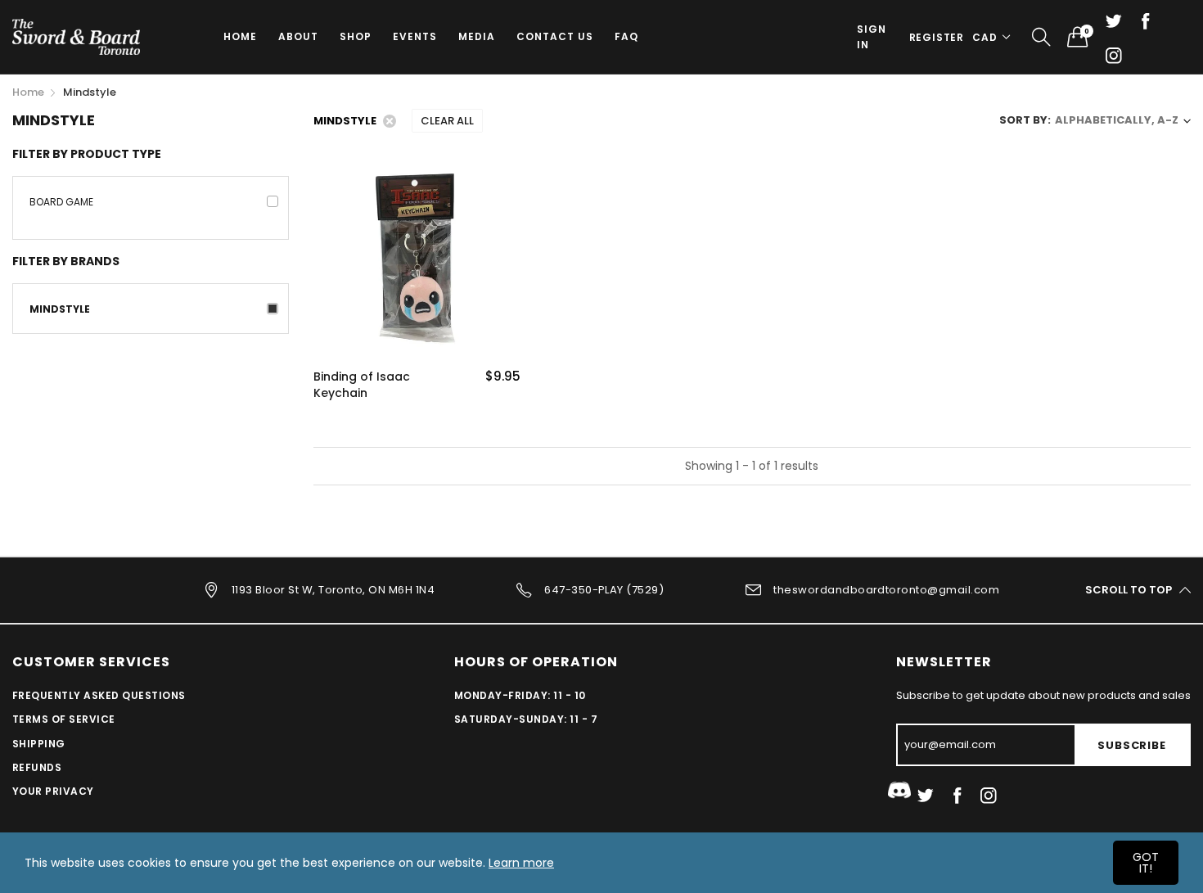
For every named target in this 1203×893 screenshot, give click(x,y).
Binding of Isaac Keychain (361, 385)
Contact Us (554, 36)
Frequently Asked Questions (98, 695)
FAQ (626, 36)
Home (240, 36)
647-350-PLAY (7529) (604, 590)
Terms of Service (63, 719)
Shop (356, 36)
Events (415, 36)
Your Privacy (53, 791)
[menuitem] (240, 36)
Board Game (61, 202)
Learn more (521, 863)
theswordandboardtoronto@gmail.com (886, 590)
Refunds (36, 767)
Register (936, 37)
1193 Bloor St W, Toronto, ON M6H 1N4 (333, 590)
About (298, 36)
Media (476, 36)
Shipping (38, 744)
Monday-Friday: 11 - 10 (520, 695)
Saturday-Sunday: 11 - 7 (525, 719)
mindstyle (59, 309)
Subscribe (1131, 745)
